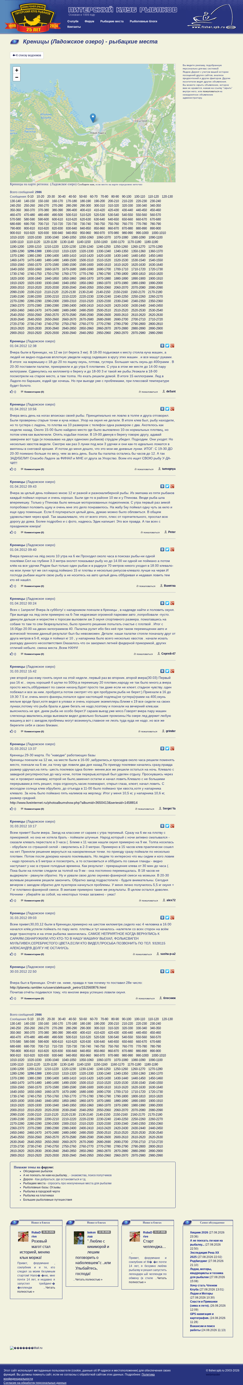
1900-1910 (156, 278)
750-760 (113, 224)
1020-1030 (34, 237)
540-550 (127, 215)
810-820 (43, 228)
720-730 (71, 224)
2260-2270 (156, 296)
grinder (171, 731)
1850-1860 (69, 278)
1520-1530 (121, 260)
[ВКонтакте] (162, 344)
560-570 (155, 215)
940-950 (71, 233)
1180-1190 (151, 242)
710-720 (57, 224)
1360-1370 (156, 251)
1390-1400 (52, 255)
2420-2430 (121, 305)
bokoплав (91, 1234)
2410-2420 (104, 305)
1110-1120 (33, 242)
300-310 (99, 205)
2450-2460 (17, 310)
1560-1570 (34, 265)
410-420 (99, 210)
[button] (93, 118)
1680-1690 (86, 269)
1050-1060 (86, 237)
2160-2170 (138, 292)
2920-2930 (52, 333)
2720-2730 (17, 324)
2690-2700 (121, 319)
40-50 (72, 196)
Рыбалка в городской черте (41, 1191)
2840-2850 (69, 328)
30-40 (61, 196)
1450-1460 (156, 255)
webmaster (213, 1374)
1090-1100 (156, 237)
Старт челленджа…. (148, 1246)
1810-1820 (156, 274)
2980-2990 (156, 333)
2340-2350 (138, 301)
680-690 (15, 224)
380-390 (57, 210)
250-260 (29, 205)
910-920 (29, 233)
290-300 (85, 205)
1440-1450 (138, 255)
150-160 (43, 201)
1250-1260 (121, 246)
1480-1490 (52, 260)
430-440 (127, 210)
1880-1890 (121, 278)
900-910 (15, 233)
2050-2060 (104, 287)
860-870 (113, 228)
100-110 (139, 196)
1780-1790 (104, 274)
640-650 (113, 219)
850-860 (99, 228)
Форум (89, 21)
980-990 (127, 233)
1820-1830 (17, 278)
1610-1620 (121, 265)
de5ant (171, 391)
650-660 (127, 219)
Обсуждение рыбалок (37, 1171)
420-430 (113, 210)
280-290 (71, 205)
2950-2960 (104, 333)
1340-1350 (121, 251)
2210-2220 (69, 296)
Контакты (74, 27)
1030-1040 (52, 237)
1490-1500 (69, 260)
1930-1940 (52, 283)
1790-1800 (121, 274)
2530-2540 (156, 310)
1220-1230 (69, 246)
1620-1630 (138, 265)
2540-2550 (17, 315)
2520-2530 (138, 310)
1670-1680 (69, 269)
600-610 (57, 219)
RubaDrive (36, 1234)
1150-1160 (100, 242)
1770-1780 (86, 274)
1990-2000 (156, 283)
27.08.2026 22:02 (209, 1257)
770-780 (141, 224)
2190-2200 (34, 296)
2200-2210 (52, 296)
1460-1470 (17, 260)
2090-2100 (17, 292)
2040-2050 (86, 287)
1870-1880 (104, 278)
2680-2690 (104, 319)
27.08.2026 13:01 (211, 1289)
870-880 (127, 228)
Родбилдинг (198, 1261)
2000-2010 (17, 287)
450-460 (155, 210)
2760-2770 (86, 324)
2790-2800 (138, 324)
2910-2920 (34, 333)
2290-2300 (52, 301)
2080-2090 (156, 287)
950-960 (85, 233)
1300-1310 (52, 251)
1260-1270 (138, 246)
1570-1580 (52, 265)
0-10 (30, 196)
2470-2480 (52, 310)
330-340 (141, 205)
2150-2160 (120, 292)
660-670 (141, 219)
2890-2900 (156, 328)
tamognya (169, 469)
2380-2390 (52, 305)
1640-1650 (17, 269)
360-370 (29, 210)
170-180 (71, 201)
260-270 (43, 205)
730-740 (85, 224)
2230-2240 (104, 296)
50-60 (83, 196)
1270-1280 (155, 246)
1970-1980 (121, 283)
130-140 (15, 201)
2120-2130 (68, 292)
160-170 (57, 201)
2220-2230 (86, 296)
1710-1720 (138, 269)
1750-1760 (52, 274)
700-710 (43, 224)
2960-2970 (121, 333)
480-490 (43, 215)
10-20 (40, 196)
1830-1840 (34, 278)
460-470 (15, 215)
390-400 (71, 210)
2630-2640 (17, 319)
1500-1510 (86, 260)
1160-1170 (117, 242)
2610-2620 (138, 315)
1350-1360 (138, 251)
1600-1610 (104, 265)
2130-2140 (86, 292)
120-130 (167, 196)
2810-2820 (17, 328)
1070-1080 (121, 237)
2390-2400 (69, 305)
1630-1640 (156, 265)
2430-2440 (138, 305)
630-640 (99, 219)
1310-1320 (69, 251)
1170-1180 (134, 242)
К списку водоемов (28, 55)
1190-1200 (17, 246)
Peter (172, 532)
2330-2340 (121, 301)
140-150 (29, 201)
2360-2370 (17, 305)
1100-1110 (16, 242)
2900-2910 (17, 333)
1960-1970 (104, 283)
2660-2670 (69, 319)
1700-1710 (121, 269)
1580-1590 (69, 265)
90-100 (126, 196)
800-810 (29, 228)
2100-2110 (34, 292)
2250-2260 (138, 296)
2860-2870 (104, 328)
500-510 (71, 215)
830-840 (71, 228)
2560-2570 (52, 315)
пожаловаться (150, 391)
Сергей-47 (168, 653)
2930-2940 (69, 333)
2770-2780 (104, 324)
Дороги (28, 1179)
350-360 (15, 210)
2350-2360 (156, 301)
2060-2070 (121, 287)
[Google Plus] (172, 344)
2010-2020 (34, 287)
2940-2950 (86, 333)
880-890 (141, 228)
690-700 (29, 224)
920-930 (43, 233)
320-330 (127, 205)
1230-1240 (86, 246)
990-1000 (142, 233)
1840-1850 (52, 278)
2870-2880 (121, 328)
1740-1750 (34, 274)
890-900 (155, 228)
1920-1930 (34, 283)
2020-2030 (52, 287)
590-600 (43, 219)
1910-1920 (17, 283)
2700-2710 (138, 319)
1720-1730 (156, 269)
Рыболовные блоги (143, 21)
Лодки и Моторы (201, 1293)
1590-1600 (86, 265)
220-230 (141, 201)
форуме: (47, 1167)
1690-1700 (104, 269)
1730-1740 (17, 274)
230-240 (155, 201)
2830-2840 (52, 328)
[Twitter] (167, 344)
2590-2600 (104, 315)
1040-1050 (69, 237)
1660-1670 (52, 269)
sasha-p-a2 (168, 954)
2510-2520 (121, 310)
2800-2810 (156, 324)
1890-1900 (138, 278)
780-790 (155, 224)
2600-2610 (121, 315)
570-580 (15, 219)
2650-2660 (52, 319)
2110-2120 (51, 292)
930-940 (57, 233)
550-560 (141, 215)
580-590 (29, 219)
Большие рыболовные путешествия (47, 1199)
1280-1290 (17, 251)
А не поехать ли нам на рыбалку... (46, 1175)
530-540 (113, 215)
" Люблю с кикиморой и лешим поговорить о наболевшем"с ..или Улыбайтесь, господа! (93, 1257)
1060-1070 (104, 237)
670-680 (155, 219)
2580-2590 (86, 315)
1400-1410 (69, 255)
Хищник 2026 (199, 1232)
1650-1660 (34, 269)
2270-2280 (17, 301)
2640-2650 (34, 319)
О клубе (73, 21)
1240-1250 (103, 246)
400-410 (85, 210)
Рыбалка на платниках (38, 1195)
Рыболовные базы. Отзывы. (42, 1187)
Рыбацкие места (112, 21)
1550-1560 (17, 265)
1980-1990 (138, 283)
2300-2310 (69, 301)
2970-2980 (138, 333)
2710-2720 (156, 319)
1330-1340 (104, 251)
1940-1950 (69, 283)
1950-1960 (86, 283)
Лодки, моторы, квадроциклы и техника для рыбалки (206, 1273)
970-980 (113, 233)
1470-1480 (34, 260)
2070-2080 (138, 287)
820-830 (57, 228)
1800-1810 (138, 274)
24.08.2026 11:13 (213, 1330)
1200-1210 (34, 246)
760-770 (127, 224)
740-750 (99, 224)
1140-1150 (84, 242)
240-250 (15, 205)
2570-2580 (69, 315)
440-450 (141, 210)
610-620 (71, 219)
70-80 (104, 196)
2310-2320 (86, 301)
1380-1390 (34, 255)
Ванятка (170, 585)
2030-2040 (69, 287)
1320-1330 (86, 251)
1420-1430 (104, 255)
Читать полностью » (89, 1279)
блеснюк (169, 998)
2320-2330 (104, 301)
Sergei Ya (169, 808)
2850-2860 (86, 328)
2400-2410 (86, 305)
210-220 (127, 201)
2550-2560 (34, 315)
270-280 (57, 205)
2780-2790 (121, 324)
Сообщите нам (86, 184)
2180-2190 (17, 296)
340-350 (155, 205)
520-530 (99, 215)
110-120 (153, 196)
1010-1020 (17, 237)
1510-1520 (104, 260)
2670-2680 (86, 319)
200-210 (113, 201)
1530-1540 (138, 260)
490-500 (57, 215)
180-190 (85, 201)
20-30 (51, 196)
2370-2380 (34, 305)
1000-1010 (159, 233)
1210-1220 (51, 246)
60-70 (94, 196)
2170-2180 (155, 292)
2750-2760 (69, 324)
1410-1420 (86, 255)
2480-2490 (69, 310)
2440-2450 (156, 305)
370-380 (43, 210)
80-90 (115, 196)
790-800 (15, 228)
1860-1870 (86, 278)
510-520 (85, 215)
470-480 (29, 215)
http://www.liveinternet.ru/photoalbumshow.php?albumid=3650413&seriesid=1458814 (74, 802)
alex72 (171, 900)
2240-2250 (121, 296)
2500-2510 (104, 310)
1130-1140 (67, 242)
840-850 (85, 228)
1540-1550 (156, 260)
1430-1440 (121, 255)
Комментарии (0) (34, 391)
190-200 (99, 201)
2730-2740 (34, 324)
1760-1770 (69, 274)
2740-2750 (52, 324)
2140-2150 (103, 292)
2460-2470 (34, 310)
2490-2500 (86, 310)
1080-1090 (138, 237)
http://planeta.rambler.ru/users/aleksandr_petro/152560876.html (58, 987)
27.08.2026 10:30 (202, 1297)
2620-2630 (156, 315)
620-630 (85, 219)
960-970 (99, 233)
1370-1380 (17, 255)
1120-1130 (50, 242)
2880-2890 (138, 328)
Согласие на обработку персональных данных (35, 1383)
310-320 (113, 205)
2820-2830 (34, 328)
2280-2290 (34, 301)
